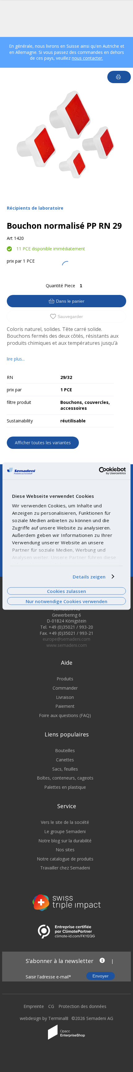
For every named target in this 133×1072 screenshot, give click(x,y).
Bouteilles (65, 750)
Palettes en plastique (65, 787)
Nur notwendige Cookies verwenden (66, 601)
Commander (65, 688)
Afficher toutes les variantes (43, 442)
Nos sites (65, 849)
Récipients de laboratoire (35, 208)
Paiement (65, 706)
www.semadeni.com (66, 645)
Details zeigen (89, 577)
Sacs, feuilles (65, 769)
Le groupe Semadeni (65, 831)
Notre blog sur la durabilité (65, 841)
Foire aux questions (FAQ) (65, 715)
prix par (14, 261)
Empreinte (34, 1006)
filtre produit (19, 402)
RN (10, 377)
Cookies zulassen (66, 591)
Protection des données (82, 1006)
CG (51, 1006)
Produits (65, 679)
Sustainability (20, 421)
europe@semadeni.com (66, 639)
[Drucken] (119, 77)
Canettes (65, 760)
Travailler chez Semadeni (65, 868)
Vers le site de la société (65, 822)
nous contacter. (87, 58)
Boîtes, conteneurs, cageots (65, 778)
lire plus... (16, 359)
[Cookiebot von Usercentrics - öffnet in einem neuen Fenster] (99, 471)
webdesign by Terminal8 (44, 1018)
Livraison (65, 697)
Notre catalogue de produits (65, 859)
